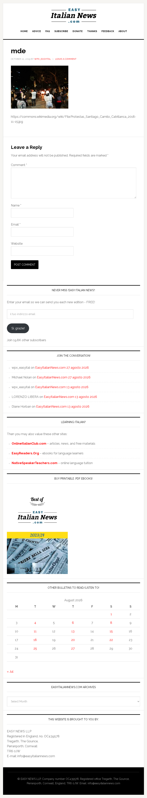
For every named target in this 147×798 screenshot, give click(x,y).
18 (35, 640)
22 (111, 640)
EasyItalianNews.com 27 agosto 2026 (62, 367)
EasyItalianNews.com (73, 15)
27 (73, 648)
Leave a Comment (65, 59)
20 (73, 640)
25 (35, 648)
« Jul (10, 671)
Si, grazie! (18, 328)
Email (15, 224)
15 (111, 631)
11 (35, 631)
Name (16, 205)
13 (72, 631)
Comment (19, 165)
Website (17, 243)
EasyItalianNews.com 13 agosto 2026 (61, 387)
